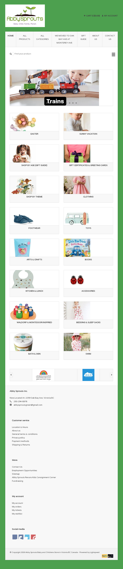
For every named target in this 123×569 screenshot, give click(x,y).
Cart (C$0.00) (93, 15)
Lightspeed (94, 552)
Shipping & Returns (21, 444)
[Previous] (11, 375)
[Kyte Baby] (88, 375)
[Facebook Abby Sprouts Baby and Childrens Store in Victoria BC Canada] (14, 537)
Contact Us (110, 37)
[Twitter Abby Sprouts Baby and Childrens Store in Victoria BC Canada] (21, 537)
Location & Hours (20, 427)
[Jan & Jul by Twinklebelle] (66, 375)
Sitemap (16, 474)
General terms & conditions (25, 434)
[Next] (111, 375)
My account (111, 15)
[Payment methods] (105, 555)
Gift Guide (83, 37)
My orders (16, 506)
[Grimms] (21, 375)
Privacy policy (18, 437)
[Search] (11, 54)
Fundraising (17, 481)
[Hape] (43, 375)
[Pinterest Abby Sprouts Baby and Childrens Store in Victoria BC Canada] (27, 537)
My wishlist (17, 513)
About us (95, 37)
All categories (42, 37)
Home (11, 35)
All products (24, 37)
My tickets (17, 510)
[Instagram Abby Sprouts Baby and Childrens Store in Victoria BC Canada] (33, 537)
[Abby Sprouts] (35, 16)
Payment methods (20, 441)
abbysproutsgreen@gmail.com (28, 405)
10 (76, 103)
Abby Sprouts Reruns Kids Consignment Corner (34, 477)
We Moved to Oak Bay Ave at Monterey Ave (64, 39)
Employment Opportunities (24, 470)
